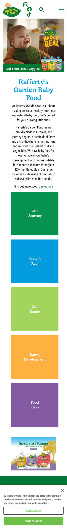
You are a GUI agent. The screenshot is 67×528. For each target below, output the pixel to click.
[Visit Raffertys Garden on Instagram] (25, 4)
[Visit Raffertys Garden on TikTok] (29, 14)
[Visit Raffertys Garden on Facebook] (29, 9)
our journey (46, 186)
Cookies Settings (33, 510)
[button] (41, 9)
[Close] (62, 490)
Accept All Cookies (33, 521)
